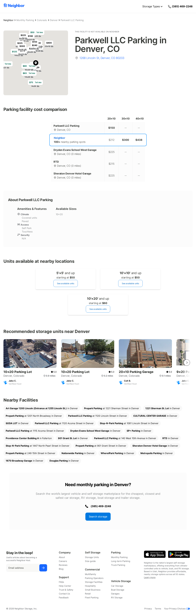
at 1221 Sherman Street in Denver (111, 408)
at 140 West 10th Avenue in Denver (125, 438)
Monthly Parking (25, 20)
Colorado (42, 20)
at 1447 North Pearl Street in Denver (37, 445)
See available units (65, 283)
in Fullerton (29, 438)
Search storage (98, 516)
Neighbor (8, 20)
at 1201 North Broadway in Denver (34, 415)
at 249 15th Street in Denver (30, 453)
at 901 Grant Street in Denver (101, 445)
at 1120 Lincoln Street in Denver (97, 415)
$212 (112, 139)
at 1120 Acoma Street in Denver (64, 423)
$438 (138, 139)
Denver (54, 20)
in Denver (42, 408)
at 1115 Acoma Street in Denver (35, 430)
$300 (125, 139)
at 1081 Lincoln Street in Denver (129, 423)
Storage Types (151, 6)
